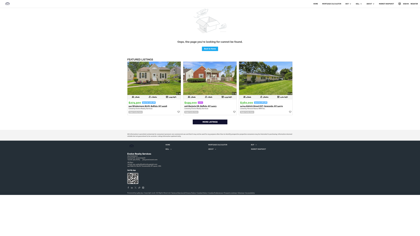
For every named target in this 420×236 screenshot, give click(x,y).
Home (315, 4)
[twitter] (135, 188)
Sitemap (241, 193)
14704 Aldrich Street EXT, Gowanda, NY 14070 (261, 106)
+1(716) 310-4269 (133, 164)
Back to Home (210, 49)
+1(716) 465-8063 (133, 160)
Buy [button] (347, 4)
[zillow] (139, 188)
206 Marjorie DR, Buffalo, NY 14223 (200, 106)
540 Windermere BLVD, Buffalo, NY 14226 (148, 106)
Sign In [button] (406, 4)
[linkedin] (132, 188)
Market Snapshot (386, 4)
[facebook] (128, 188)
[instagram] (143, 188)
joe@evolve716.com (150, 160)
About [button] (369, 4)
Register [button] (414, 4)
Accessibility (250, 193)
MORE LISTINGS (210, 122)
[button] (168, 145)
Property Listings (230, 193)
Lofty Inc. (139, 193)
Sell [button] (357, 4)
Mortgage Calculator (331, 4)
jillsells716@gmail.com (148, 164)
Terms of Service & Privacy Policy (183, 193)
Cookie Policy (202, 193)
